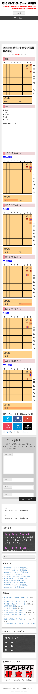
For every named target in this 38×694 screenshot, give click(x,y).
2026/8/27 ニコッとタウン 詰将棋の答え (16, 570)
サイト (7, 494)
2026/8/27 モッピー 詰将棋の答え (14, 574)
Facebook (18, 420)
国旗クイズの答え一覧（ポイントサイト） (16, 614)
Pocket (7, 428)
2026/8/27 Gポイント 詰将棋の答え (14, 587)
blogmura (28, 428)
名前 (6, 479)
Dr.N (14, 432)
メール (7, 487)
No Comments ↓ (25, 432)
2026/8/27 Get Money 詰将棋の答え (14, 580)
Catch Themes (24, 691)
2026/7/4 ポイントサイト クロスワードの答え (17, 623)
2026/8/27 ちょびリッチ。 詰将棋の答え (16, 583)
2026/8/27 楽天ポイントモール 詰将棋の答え (17, 576)
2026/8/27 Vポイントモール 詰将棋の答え (16, 572)
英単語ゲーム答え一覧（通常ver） (14, 610)
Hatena (18, 428)
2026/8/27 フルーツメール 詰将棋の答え (16, 568)
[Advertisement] (19, 31)
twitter (8, 420)
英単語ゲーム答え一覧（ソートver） (15, 602)
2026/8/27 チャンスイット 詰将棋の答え (16, 578)
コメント (8, 454)
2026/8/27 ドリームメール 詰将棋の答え (16, 585)
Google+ (28, 420)
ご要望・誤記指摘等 (10, 606)
